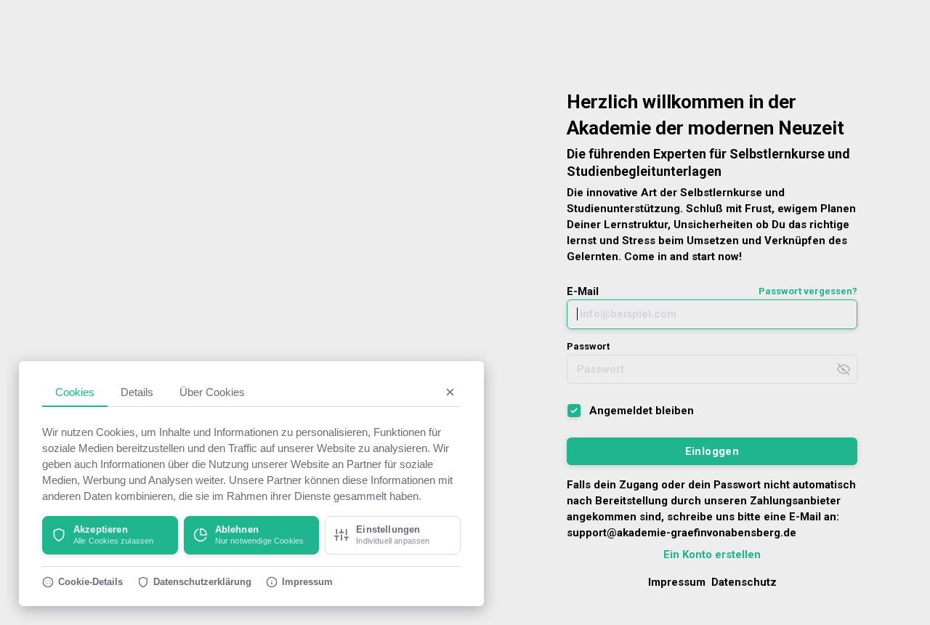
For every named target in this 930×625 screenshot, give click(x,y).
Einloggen (712, 451)
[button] (110, 535)
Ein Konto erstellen (712, 554)
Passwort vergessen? (808, 291)
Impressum (676, 582)
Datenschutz (744, 582)
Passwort (588, 346)
